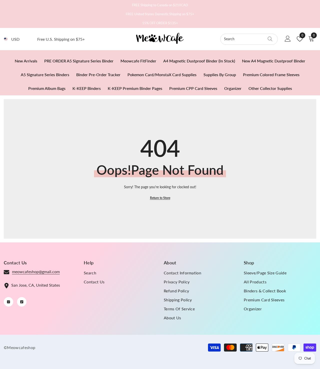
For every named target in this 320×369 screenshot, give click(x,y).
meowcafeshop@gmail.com (36, 271)
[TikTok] (21, 302)
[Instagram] (8, 302)
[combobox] (244, 39)
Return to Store (160, 198)
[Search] (249, 39)
